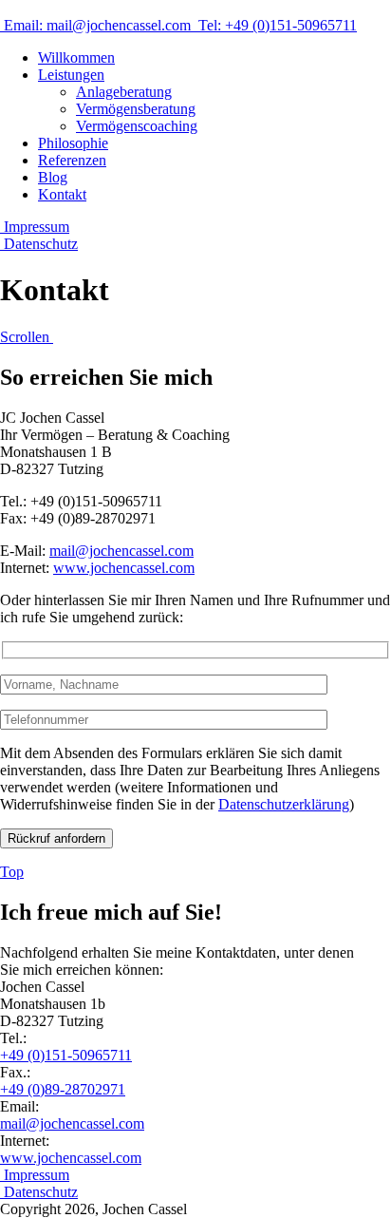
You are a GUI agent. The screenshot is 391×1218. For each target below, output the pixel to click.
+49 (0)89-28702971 (62, 1089)
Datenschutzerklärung (283, 804)
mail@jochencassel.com (121, 550)
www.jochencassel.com (124, 568)
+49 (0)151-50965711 (66, 1055)
